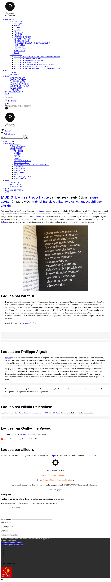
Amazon (46, 480)
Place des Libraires (64, 480)
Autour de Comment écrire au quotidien (34, 64)
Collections (16, 23)
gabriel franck (42, 201)
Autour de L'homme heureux (28, 59)
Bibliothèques (17, 184)
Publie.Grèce (20, 178)
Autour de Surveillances (27, 62)
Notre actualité (18, 80)
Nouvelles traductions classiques (32, 43)
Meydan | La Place (22, 39)
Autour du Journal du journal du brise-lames (37, 57)
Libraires (14, 72)
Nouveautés (16, 21)
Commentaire (6, 519)
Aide (7, 94)
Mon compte (11, 141)
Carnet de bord (17, 78)
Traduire (14, 90)
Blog (7, 76)
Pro (7, 70)
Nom (3, 523)
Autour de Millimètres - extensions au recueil (37, 68)
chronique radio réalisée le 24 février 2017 (40, 413)
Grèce (17, 31)
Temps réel (19, 51)
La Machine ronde (22, 37)
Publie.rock (20, 49)
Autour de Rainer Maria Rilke (28, 61)
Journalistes (16, 74)
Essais (17, 29)
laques (84, 201)
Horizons (18, 33)
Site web (4, 531)
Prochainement (17, 147)
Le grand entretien (19, 86)
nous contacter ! (91, 456)
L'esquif (18, 35)
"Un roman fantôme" (29, 323)
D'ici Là (17, 27)
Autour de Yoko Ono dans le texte (31, 66)
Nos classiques (21, 41)
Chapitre (53, 480)
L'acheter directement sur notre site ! (56, 475)
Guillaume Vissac (65, 201)
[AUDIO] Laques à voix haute (25, 197)
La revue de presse (19, 84)
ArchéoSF (19, 25)
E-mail (4, 527)
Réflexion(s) (16, 88)
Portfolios (19, 45)
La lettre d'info (17, 82)
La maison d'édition (14, 92)
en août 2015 (25, 434)
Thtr (16, 53)
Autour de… (16, 55)
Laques (53, 456)
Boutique (10, 19)
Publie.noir (19, 47)
